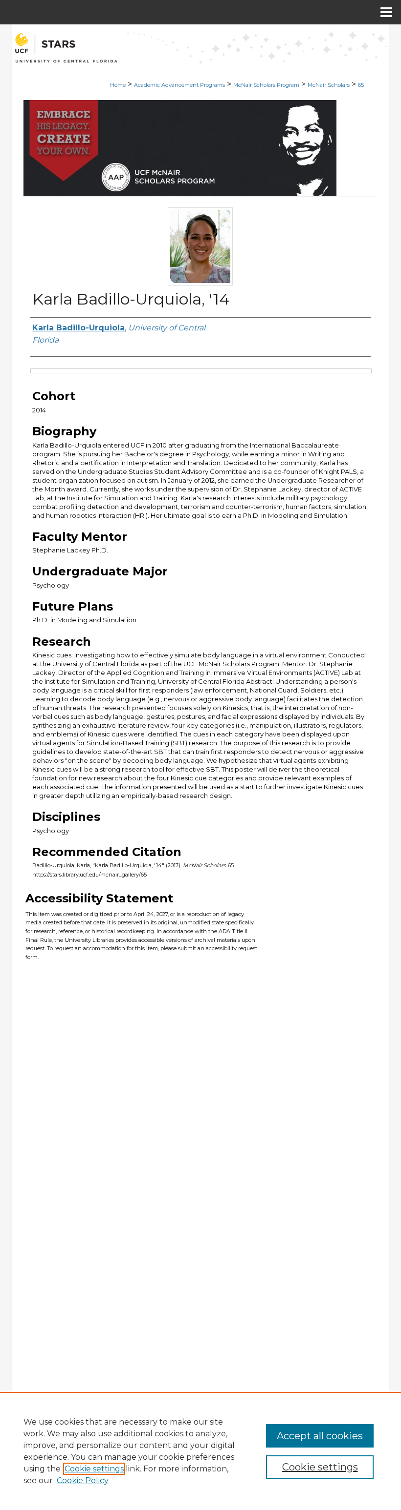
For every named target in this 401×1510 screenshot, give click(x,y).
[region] (200, 1451)
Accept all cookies (320, 1436)
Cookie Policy (83, 1480)
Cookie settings (94, 1468)
